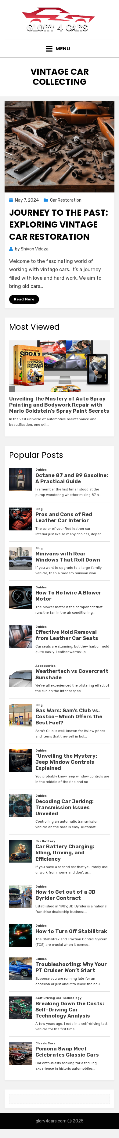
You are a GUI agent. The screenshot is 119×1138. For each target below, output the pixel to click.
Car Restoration (65, 200)
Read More (24, 299)
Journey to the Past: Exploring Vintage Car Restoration (58, 224)
